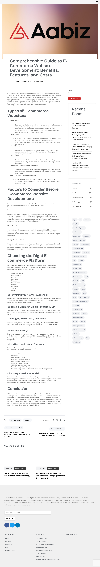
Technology (76, 202)
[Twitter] (12, 525)
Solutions (8, 544)
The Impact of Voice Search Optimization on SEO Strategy (81, 125)
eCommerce (85, 244)
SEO (74, 297)
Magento (27, 420)
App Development (79, 228)
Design (74, 188)
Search (71, 90)
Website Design (78, 338)
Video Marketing (78, 317)
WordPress (76, 342)
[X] (57, 420)
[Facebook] (53, 420)
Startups (76, 313)
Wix (87, 338)
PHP (83, 281)
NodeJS (75, 281)
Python (75, 289)
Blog (6, 547)
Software (76, 305)
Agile (74, 220)
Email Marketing (78, 248)
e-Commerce (15, 420)
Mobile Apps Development (45, 544)
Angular (75, 224)
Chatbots (86, 236)
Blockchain (76, 236)
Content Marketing (79, 240)
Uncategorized (77, 206)
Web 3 (83, 322)
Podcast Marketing (79, 285)
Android (86, 220)
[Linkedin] (64, 420)
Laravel (81, 260)
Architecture (77, 232)
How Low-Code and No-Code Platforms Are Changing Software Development (82, 146)
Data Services (40, 556)
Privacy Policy (10, 550)
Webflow (76, 334)
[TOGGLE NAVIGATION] (82, 2)
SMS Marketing (84, 297)
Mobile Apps (77, 269)
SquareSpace (77, 309)
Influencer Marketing (79, 256)
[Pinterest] (61, 420)
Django (75, 244)
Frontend (86, 252)
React (83, 289)
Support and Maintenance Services (48, 559)
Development (38, 81)
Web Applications (78, 326)
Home (7, 538)
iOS (74, 260)
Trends (84, 313)
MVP (86, 277)
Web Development (79, 330)
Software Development (44, 550)
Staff (17, 81)
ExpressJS (76, 252)
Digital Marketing (77, 197)
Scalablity (76, 293)
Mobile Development (79, 273)
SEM (84, 293)
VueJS (75, 322)
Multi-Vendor (77, 277)
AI (80, 220)
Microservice (77, 264)
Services (8, 541)
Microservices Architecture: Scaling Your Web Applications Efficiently (81, 156)
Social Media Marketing (80, 301)
